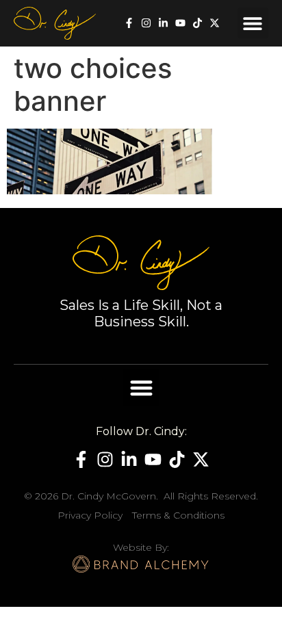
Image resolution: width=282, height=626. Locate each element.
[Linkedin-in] (163, 23)
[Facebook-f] (129, 23)
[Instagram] (146, 23)
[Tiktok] (197, 23)
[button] (253, 23)
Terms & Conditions (178, 515)
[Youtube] (180, 23)
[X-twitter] (214, 23)
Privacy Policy (90, 515)
